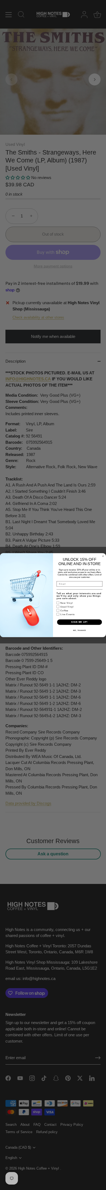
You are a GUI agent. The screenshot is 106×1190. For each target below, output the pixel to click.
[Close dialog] (103, 556)
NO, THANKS (79, 630)
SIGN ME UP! (79, 622)
